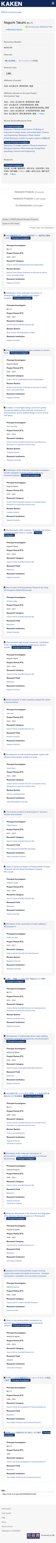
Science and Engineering (24, 151)
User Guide (6, 1513)
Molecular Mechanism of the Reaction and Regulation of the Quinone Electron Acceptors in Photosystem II (27, 1216)
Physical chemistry (38, 145)
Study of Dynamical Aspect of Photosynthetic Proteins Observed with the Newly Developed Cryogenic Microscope (27, 869)
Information (6, 1509)
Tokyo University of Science (16, 857)
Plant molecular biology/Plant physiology (21, 849)
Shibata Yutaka (12, 601)
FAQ (3, 1518)
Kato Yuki (10, 713)
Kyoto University (12, 1310)
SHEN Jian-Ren (12, 938)
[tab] (29, 192)
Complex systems (33, 138)
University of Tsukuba (14, 1143)
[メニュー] (53, 3)
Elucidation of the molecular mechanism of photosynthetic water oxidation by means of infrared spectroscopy (25, 1156)
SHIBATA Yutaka (12, 883)
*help (50, 27)
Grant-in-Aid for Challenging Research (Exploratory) (25, 265)
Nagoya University (13, 283)
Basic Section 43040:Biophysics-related (21, 333)
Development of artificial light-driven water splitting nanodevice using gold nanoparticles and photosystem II (26, 1038)
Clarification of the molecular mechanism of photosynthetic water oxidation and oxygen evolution (23, 295)
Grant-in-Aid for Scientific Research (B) (20, 325)
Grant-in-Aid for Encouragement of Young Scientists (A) (26, 1407)
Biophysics (8, 129)
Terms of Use (7, 1526)
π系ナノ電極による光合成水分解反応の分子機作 (26, 979)
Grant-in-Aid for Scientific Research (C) (20, 729)
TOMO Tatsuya (12, 825)
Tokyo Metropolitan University (17, 802)
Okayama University (14, 460)
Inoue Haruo (11, 768)
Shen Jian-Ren (12, 426)
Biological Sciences (12, 148)
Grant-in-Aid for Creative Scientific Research (22, 1303)
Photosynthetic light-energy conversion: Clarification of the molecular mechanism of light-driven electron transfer (26, 644)
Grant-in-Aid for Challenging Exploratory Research (24, 1068)
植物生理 (46, 138)
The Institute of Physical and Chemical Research (24, 1422)
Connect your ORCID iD (38, 27)
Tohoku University (13, 632)
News (4, 1522)
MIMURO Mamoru (13, 1287)
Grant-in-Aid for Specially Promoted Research (23, 953)
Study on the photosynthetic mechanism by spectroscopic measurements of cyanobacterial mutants (23, 1323)
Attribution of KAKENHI (11, 1531)
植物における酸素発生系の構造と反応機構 (23, 1432)
